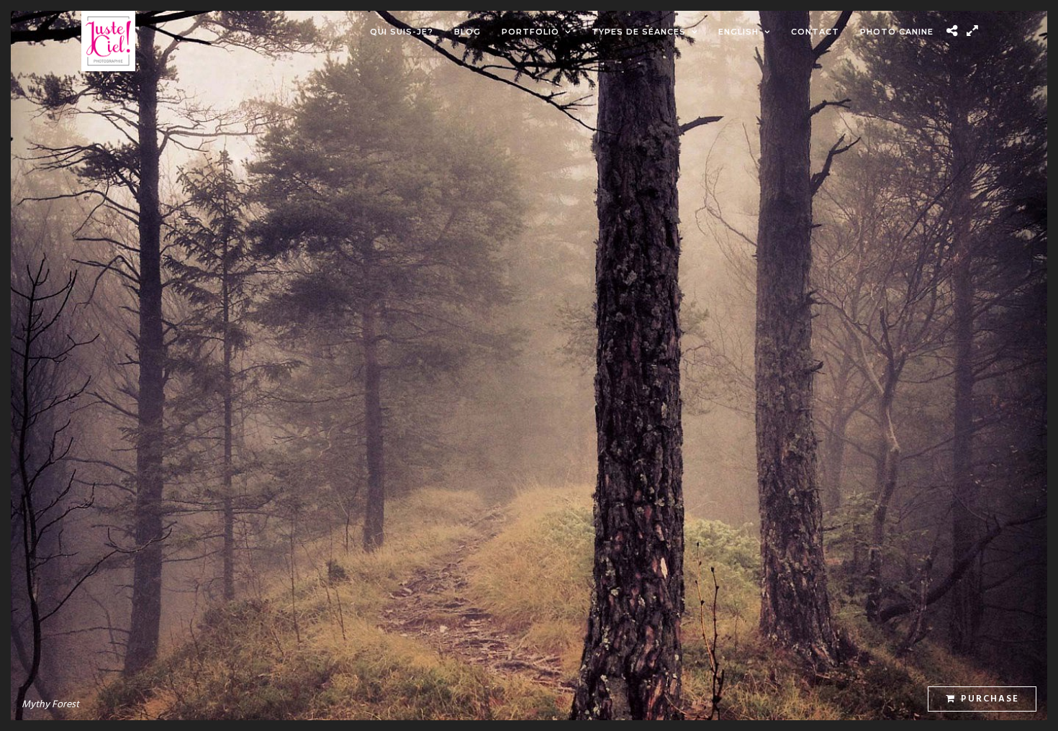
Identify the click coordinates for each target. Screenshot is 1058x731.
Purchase (990, 699)
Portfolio (530, 32)
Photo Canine (896, 32)
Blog (467, 32)
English (738, 32)
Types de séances (639, 32)
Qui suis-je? (401, 32)
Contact (815, 32)
